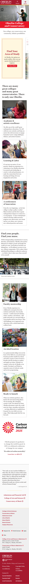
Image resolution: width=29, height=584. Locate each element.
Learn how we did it (14, 454)
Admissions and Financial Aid (14, 495)
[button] (17, 2)
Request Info (7, 530)
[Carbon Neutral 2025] (14, 560)
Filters (13, 65)
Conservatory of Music (13, 501)
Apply (24, 530)
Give (5, 535)
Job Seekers (19, 581)
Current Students (7, 575)
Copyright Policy (20, 566)
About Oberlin (6, 520)
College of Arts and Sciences (13, 498)
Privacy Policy (6, 566)
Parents (18, 578)
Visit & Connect (17, 530)
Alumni (17, 575)
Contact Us (5, 573)
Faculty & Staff (6, 578)
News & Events (6, 522)
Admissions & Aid (7, 515)
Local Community (7, 581)
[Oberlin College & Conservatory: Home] (6, 2)
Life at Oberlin (6, 518)
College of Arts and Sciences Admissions (13, 539)
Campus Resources (7, 524)
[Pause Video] (2, 9)
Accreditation (6, 568)
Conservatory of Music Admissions (12, 545)
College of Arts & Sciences (9, 511)
